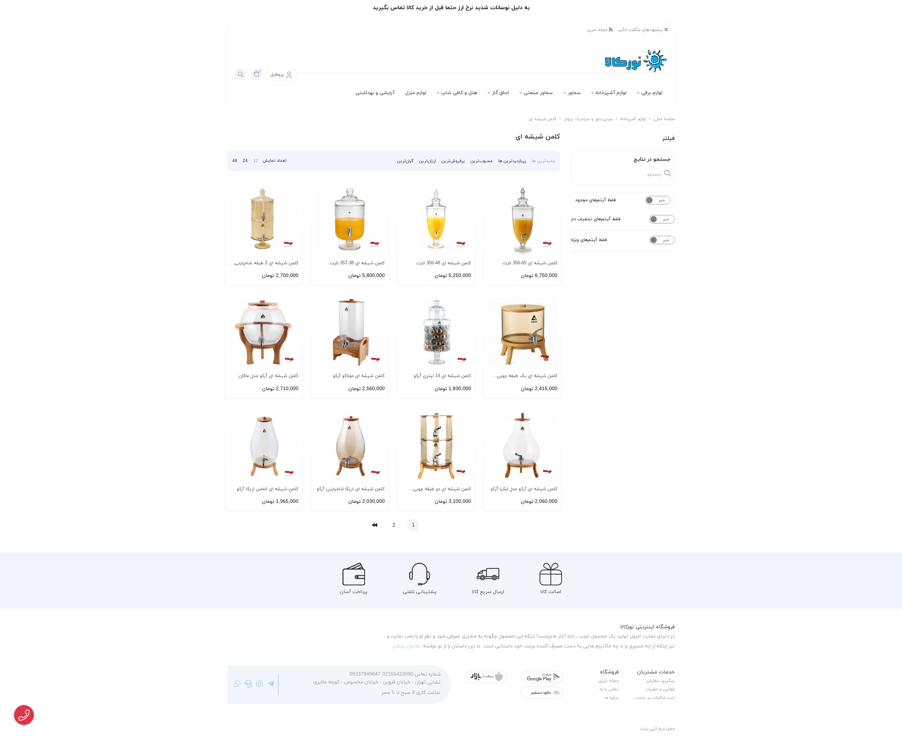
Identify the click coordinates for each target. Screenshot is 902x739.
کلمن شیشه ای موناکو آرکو (359, 376)
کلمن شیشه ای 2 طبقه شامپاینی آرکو (266, 263)
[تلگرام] (271, 685)
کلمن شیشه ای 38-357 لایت (357, 263)
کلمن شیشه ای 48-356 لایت (443, 263)
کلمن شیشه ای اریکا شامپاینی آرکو (351, 489)
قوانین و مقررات (660, 689)
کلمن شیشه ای (542, 119)
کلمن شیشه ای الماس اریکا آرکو (267, 489)
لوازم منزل (415, 93)
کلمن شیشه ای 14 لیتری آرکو (442, 376)
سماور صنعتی (538, 93)
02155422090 (397, 674)
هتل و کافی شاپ (459, 93)
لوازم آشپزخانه (610, 93)
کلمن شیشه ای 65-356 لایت (529, 263)
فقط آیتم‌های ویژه (589, 240)
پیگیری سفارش (661, 681)
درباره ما (612, 698)
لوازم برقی (651, 93)
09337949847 (365, 674)
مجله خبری (598, 30)
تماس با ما (609, 689)
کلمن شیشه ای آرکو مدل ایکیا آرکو (523, 489)
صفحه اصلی (664, 119)
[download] (542, 693)
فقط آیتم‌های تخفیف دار (595, 219)
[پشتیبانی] (248, 685)
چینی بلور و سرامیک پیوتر (588, 119)
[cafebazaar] (486, 677)
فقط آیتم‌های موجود (595, 200)
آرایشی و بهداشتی (375, 93)
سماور (574, 93)
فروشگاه (609, 672)
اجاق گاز (500, 93)
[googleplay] (542, 677)
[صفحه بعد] (374, 525)
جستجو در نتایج (652, 159)
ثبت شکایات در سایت (655, 698)
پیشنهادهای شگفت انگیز (641, 30)
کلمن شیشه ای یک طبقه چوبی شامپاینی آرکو (527, 376)
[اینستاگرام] (259, 685)
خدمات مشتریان (656, 672)
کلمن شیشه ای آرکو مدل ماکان (268, 376)
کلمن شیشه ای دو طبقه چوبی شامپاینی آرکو (442, 489)
